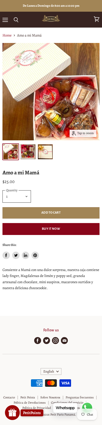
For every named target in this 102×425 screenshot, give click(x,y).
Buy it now (51, 229)
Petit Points (27, 397)
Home (7, 35)
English (48, 371)
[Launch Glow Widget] (12, 412)
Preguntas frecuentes (80, 397)
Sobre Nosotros (50, 397)
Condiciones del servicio (67, 402)
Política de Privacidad (36, 408)
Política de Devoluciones (30, 402)
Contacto (9, 397)
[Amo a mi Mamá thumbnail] (11, 152)
